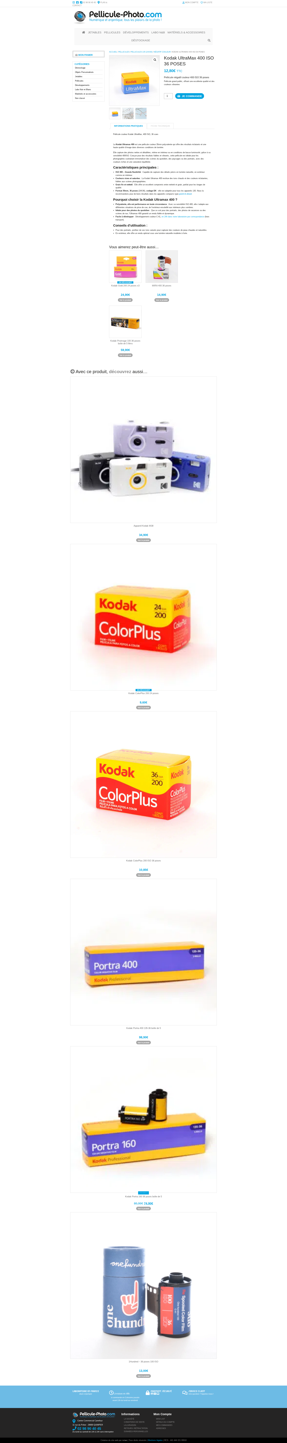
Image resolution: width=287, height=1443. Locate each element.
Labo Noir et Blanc (83, 89)
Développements (82, 85)
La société (129, 1419)
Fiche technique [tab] (160, 126)
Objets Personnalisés (84, 72)
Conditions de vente (134, 1422)
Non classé (80, 98)
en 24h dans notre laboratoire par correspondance (183, 217)
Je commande (191, 96)
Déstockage (80, 68)
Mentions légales (155, 1440)
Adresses (161, 1428)
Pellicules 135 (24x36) (141, 52)
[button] (155, 60)
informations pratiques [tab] (128, 126)
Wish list (160, 1419)
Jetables (78, 76)
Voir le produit (125, 300)
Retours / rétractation (136, 1428)
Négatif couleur (162, 52)
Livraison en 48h (122, 1393)
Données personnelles (136, 1431)
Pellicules (123, 52)
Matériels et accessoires (85, 94)
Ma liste (207, 2)
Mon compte (192, 2)
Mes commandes (164, 1425)
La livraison (130, 1425)
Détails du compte (165, 1422)
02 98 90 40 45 (89, 2)
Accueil (113, 52)
